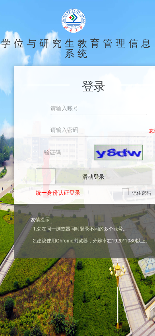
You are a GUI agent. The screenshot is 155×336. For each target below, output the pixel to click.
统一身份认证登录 (58, 192)
